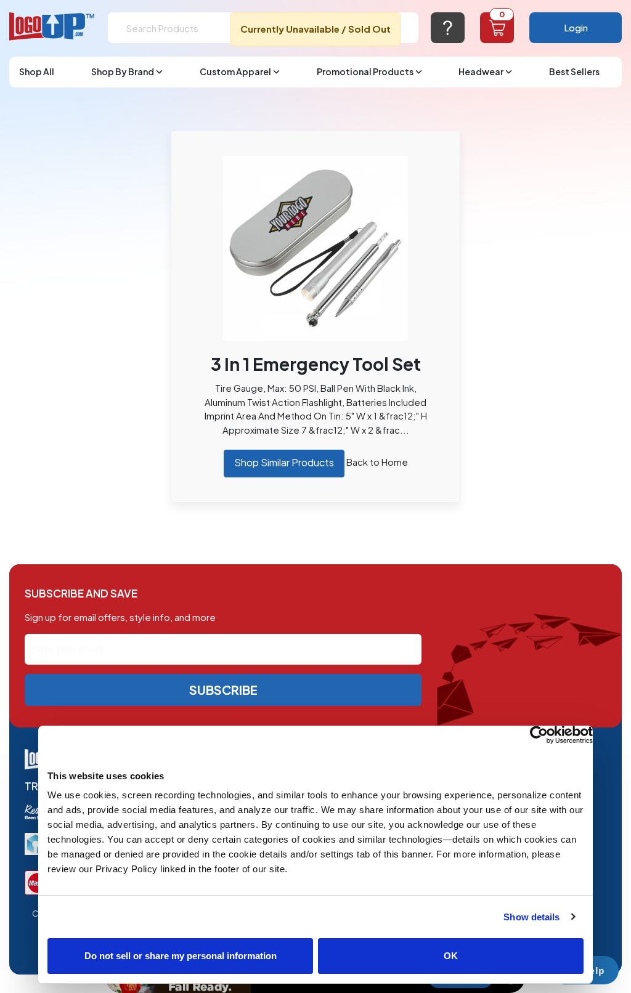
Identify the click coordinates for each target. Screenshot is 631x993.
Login (576, 27)
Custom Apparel (235, 71)
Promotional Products (365, 71)
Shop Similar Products (284, 462)
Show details (531, 917)
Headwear (480, 71)
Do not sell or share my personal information (180, 955)
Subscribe (223, 689)
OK (451, 955)
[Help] (448, 27)
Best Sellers (574, 71)
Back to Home (377, 462)
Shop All (36, 71)
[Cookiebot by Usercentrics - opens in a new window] (539, 735)
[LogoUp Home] (52, 27)
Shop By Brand (122, 71)
